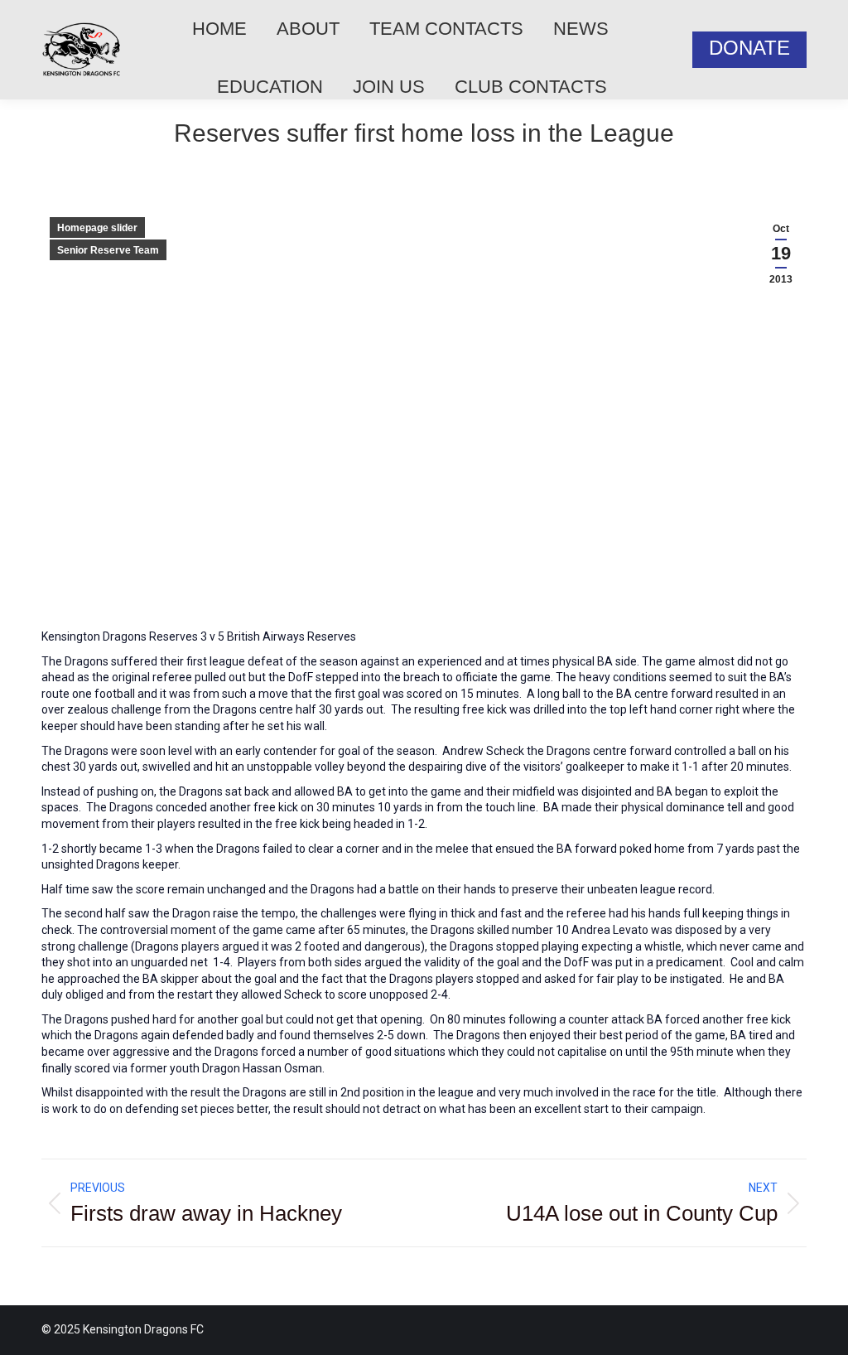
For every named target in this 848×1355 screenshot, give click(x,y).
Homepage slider (97, 228)
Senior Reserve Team (108, 250)
